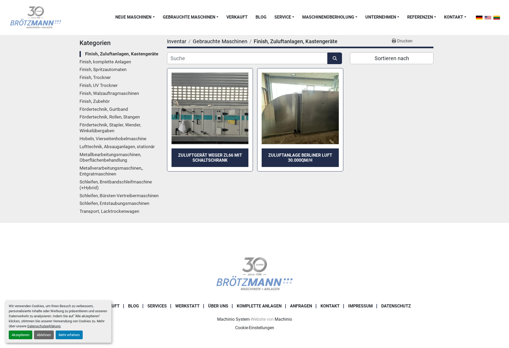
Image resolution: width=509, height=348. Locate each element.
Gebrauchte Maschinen (189, 17)
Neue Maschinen (133, 17)
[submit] (334, 58)
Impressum (360, 306)
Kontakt (453, 17)
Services (157, 306)
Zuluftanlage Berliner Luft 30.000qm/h (300, 158)
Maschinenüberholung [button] (328, 17)
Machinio (283, 319)
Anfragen (301, 306)
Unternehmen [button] (380, 17)
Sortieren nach (392, 58)
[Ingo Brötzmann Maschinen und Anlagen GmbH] (254, 273)
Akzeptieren (20, 335)
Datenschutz (396, 306)
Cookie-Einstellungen (254, 327)
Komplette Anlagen (259, 306)
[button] (135, 17)
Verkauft (237, 17)
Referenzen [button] (420, 17)
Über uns (218, 306)
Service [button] (282, 17)
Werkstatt (187, 306)
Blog (261, 17)
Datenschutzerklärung (43, 326)
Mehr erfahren (69, 335)
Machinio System (233, 319)
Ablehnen (44, 335)
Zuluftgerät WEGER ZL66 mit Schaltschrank (210, 158)
